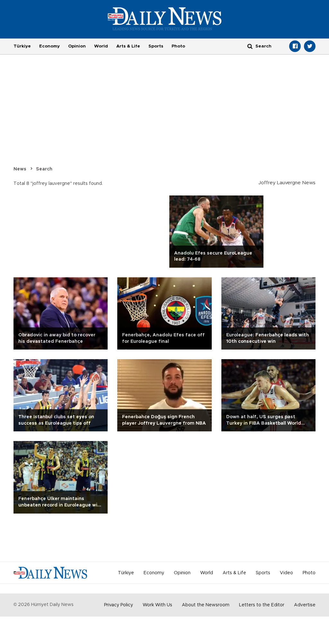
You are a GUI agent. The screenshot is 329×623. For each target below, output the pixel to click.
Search (44, 169)
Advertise (305, 605)
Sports (155, 46)
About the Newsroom (205, 605)
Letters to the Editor (261, 605)
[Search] (250, 46)
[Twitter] (310, 46)
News (19, 169)
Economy (49, 46)
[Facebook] (295, 46)
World (101, 46)
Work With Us (157, 605)
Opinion (77, 46)
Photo (178, 46)
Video (286, 573)
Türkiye (22, 46)
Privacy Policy (118, 605)
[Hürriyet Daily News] (165, 18)
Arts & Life (128, 46)
